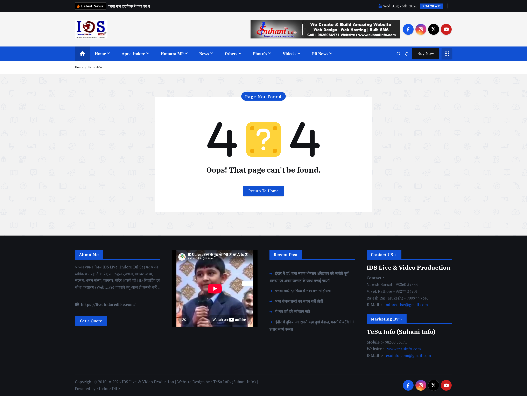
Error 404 (95, 67)
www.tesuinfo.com (404, 348)
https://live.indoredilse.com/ (107, 304)
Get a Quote (91, 320)
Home (100, 53)
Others (231, 53)
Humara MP (172, 53)
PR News (320, 53)
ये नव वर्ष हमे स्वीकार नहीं (292, 311)
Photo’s (260, 53)
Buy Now (425, 53)
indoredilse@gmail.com (406, 304)
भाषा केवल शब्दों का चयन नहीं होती (299, 301)
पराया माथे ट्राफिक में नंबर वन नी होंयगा (303, 290)
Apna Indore (133, 53)
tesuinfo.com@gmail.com (408, 355)
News (204, 53)
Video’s (289, 53)
